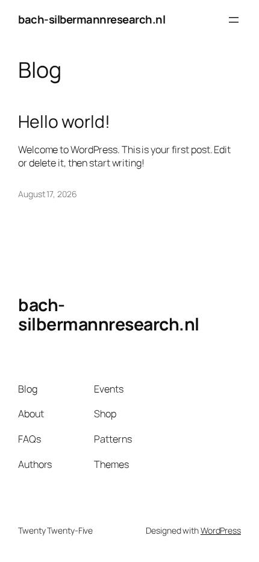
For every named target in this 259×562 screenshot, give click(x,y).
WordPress (221, 530)
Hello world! (64, 121)
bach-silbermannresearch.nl (91, 19)
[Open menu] (233, 20)
